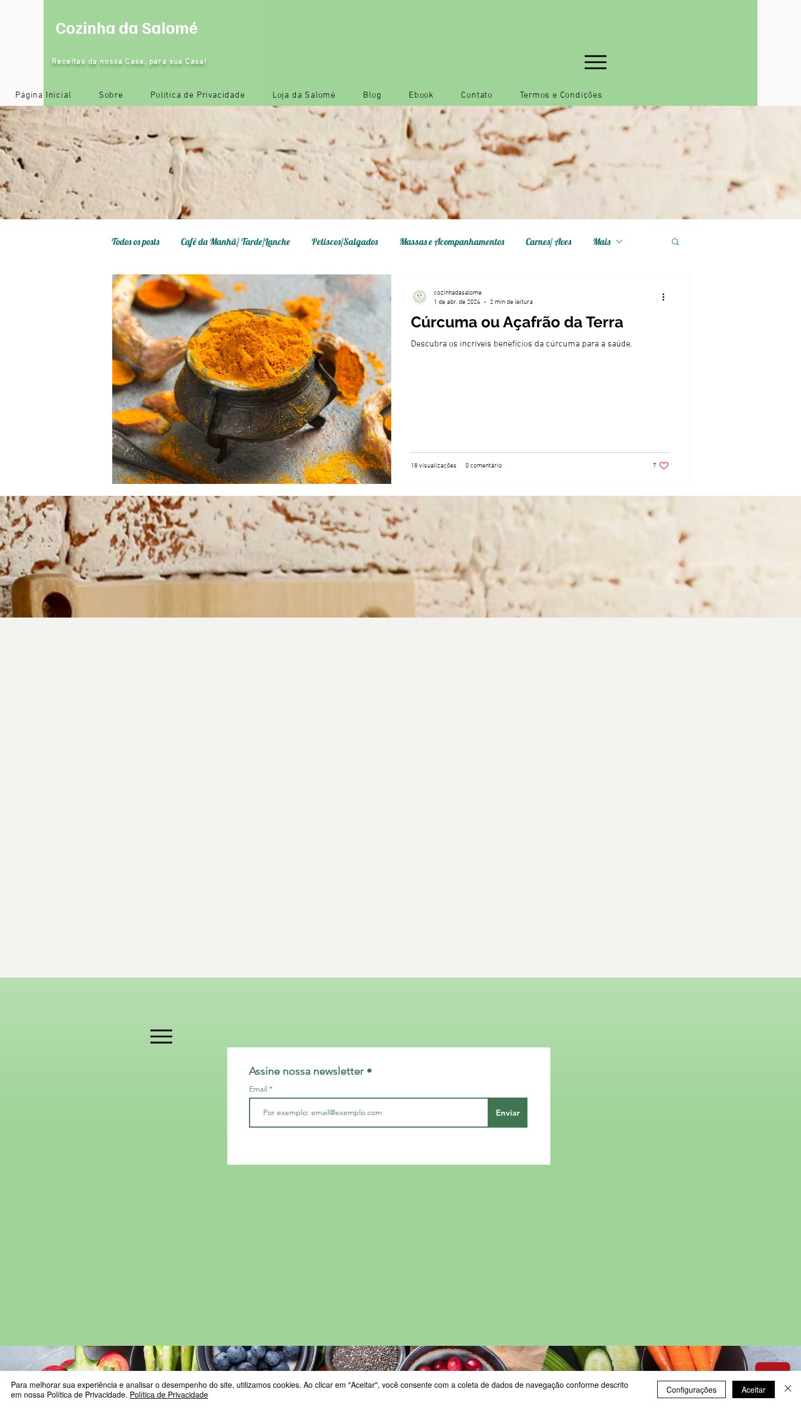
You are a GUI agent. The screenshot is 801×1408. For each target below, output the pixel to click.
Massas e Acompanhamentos (451, 241)
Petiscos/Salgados (345, 241)
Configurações (691, 1389)
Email (259, 1089)
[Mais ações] (667, 296)
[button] (675, 242)
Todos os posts (135, 241)
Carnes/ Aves (548, 241)
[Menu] (595, 62)
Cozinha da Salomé (127, 27)
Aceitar (754, 1389)
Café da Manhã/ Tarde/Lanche (235, 241)
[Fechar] (787, 1389)
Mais (601, 241)
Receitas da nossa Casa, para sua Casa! (129, 62)
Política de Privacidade (169, 1394)
